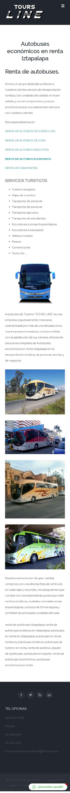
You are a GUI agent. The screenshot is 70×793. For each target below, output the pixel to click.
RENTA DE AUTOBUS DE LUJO (25, 140)
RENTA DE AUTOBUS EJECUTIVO (27, 149)
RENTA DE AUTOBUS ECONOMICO (28, 158)
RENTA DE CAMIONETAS (21, 168)
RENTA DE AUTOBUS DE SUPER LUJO (30, 131)
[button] (48, 786)
